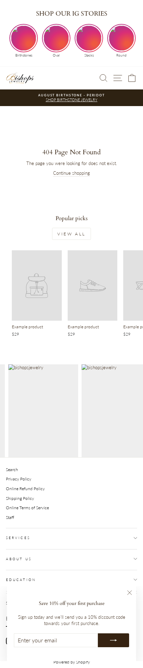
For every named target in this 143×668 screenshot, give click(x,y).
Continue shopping (71, 173)
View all (71, 233)
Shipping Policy (20, 498)
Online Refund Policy (25, 488)
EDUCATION (21, 580)
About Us (19, 559)
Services (18, 538)
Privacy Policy (18, 479)
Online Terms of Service (27, 507)
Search (12, 469)
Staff (10, 517)
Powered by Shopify (71, 662)
